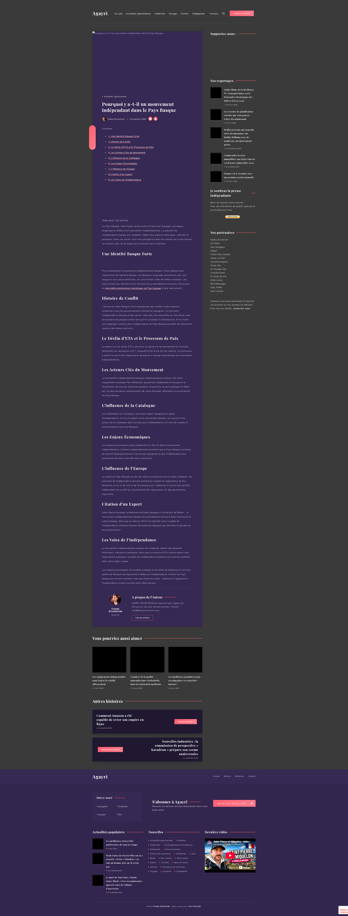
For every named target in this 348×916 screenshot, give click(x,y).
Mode (153, 858)
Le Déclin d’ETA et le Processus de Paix (131, 147)
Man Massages (218, 283)
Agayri (100, 13)
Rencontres (182, 858)
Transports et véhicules (174, 867)
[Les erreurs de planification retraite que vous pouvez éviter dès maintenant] (215, 114)
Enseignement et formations (179, 845)
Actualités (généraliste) (138, 13)
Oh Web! (214, 243)
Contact (214, 13)
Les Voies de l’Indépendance (124, 179)
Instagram (102, 806)
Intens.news (216, 280)
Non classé (166, 858)
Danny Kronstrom (115, 610)
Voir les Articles (142, 617)
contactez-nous (241, 308)
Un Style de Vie (218, 276)
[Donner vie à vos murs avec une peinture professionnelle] (215, 176)
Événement (182, 871)
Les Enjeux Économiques (122, 163)
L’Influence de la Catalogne (124, 158)
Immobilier (181, 854)
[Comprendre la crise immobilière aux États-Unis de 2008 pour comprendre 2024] (215, 158)
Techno (185, 13)
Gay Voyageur (217, 247)
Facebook (123, 806)
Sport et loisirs (181, 862)
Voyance (167, 871)
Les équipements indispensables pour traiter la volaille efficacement (109, 681)
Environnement (173, 849)
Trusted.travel (217, 272)
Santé (153, 862)
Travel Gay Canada (220, 254)
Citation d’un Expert (120, 174)
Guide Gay (215, 265)
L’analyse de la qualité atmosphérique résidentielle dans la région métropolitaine (145, 681)
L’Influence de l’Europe (121, 168)
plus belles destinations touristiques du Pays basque (133, 288)
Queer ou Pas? (218, 258)
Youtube (101, 814)
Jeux (194, 854)
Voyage (173, 13)
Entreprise (155, 849)
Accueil (118, 13)
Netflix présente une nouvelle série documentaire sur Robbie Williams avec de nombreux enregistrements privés (239, 137)
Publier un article (241, 13)
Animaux (182, 840)
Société (165, 862)
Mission (227, 776)
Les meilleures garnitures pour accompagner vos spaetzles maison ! (184, 681)
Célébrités (159, 13)
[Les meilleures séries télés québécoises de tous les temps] (97, 844)
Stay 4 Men (216, 287)
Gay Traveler (217, 291)
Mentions (239, 776)
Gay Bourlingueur (219, 261)
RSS (120, 814)
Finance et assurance (160, 854)
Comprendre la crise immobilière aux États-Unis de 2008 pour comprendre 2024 (239, 159)
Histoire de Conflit (119, 141)
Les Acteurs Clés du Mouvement (126, 152)
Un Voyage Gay (218, 269)
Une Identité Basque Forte (123, 136)
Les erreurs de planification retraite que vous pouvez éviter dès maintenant (238, 115)
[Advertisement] (233, 56)
